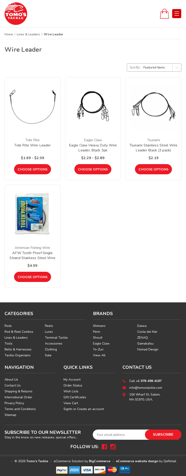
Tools (8, 343)
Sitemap (10, 415)
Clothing (51, 349)
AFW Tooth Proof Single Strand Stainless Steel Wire (32, 255)
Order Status (73, 385)
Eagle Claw (101, 343)
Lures (49, 332)
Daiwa (142, 326)
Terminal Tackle (56, 337)
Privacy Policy (14, 403)
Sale (48, 355)
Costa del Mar (147, 332)
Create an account (90, 409)
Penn (96, 332)
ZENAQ (142, 337)
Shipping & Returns (18, 391)
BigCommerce (99, 461)
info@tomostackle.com (145, 388)
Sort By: (135, 68)
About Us (11, 379)
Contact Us (13, 385)
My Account (72, 379)
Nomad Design (147, 349)
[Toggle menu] (176, 13)
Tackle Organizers (18, 355)
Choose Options (32, 169)
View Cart (71, 403)
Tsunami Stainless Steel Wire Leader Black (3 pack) (154, 148)
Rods (8, 326)
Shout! (97, 337)
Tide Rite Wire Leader (32, 145)
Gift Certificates (75, 397)
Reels (49, 326)
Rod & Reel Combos (19, 332)
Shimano (99, 326)
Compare (31, 112)
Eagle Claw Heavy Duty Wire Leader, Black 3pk (93, 148)
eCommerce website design (137, 461)
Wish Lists (71, 391)
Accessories (53, 343)
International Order (18, 397)
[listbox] (162, 67)
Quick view (32, 100)
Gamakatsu (145, 343)
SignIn (68, 409)
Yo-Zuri (98, 349)
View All (99, 355)
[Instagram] (113, 446)
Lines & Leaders (16, 337)
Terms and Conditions (20, 409)
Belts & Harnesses (18, 349)
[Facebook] (104, 446)
